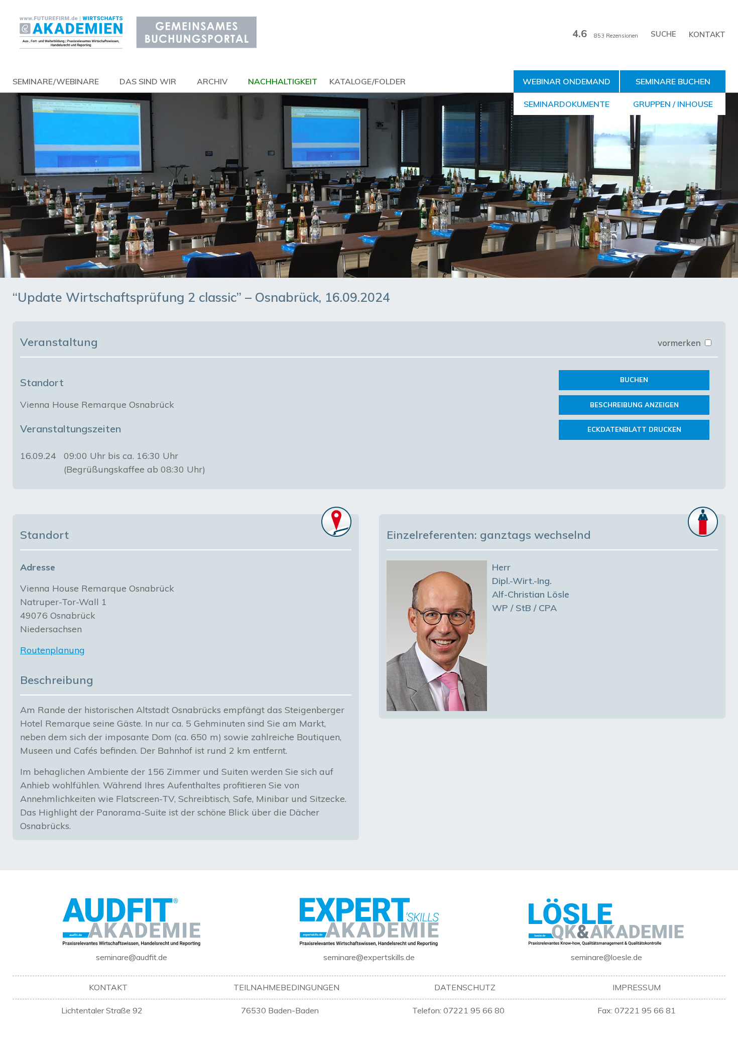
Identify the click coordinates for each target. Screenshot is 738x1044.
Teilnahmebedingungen (286, 987)
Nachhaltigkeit (282, 81)
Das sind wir (147, 81)
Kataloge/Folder (367, 81)
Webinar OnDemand (566, 81)
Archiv (212, 81)
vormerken (680, 342)
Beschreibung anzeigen (634, 405)
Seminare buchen (673, 81)
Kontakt (707, 34)
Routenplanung (52, 650)
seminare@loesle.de (606, 957)
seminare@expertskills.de (369, 957)
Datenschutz (465, 987)
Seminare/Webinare (56, 81)
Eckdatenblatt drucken (634, 429)
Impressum (636, 987)
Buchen (634, 380)
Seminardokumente (566, 104)
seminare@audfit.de (131, 957)
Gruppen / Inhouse (673, 104)
